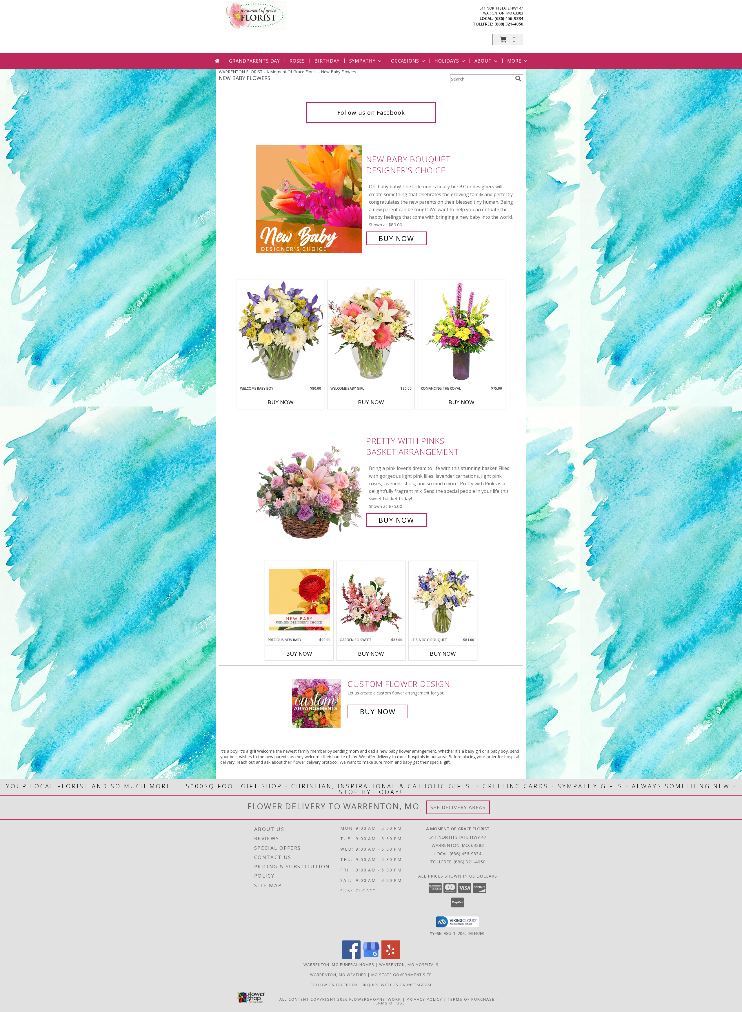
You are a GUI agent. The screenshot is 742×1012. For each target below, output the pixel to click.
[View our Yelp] (390, 957)
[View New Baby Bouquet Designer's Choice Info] (309, 199)
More (514, 61)
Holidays (446, 61)
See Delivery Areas (458, 807)
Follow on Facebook (335, 984)
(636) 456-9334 (508, 18)
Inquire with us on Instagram (397, 984)
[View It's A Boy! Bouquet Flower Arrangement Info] (443, 599)
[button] (507, 39)
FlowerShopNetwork (375, 999)
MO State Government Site (401, 974)
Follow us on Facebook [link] (371, 112)
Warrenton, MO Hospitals (409, 964)
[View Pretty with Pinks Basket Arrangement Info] (309, 480)
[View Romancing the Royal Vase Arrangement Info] (461, 332)
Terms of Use (389, 1003)
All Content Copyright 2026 (313, 999)
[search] (518, 78)
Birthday (326, 61)
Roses (297, 61)
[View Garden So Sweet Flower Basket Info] (371, 599)
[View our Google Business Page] (371, 957)
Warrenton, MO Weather (338, 974)
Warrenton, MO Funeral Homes (338, 964)
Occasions (405, 61)
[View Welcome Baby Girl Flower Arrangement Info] (371, 332)
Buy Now (396, 238)
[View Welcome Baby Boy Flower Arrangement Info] (280, 332)
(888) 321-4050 (508, 24)
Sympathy (362, 61)
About (483, 61)
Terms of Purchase (471, 999)
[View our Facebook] (351, 957)
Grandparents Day (254, 61)
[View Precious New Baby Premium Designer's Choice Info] (299, 599)
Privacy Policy (424, 999)
